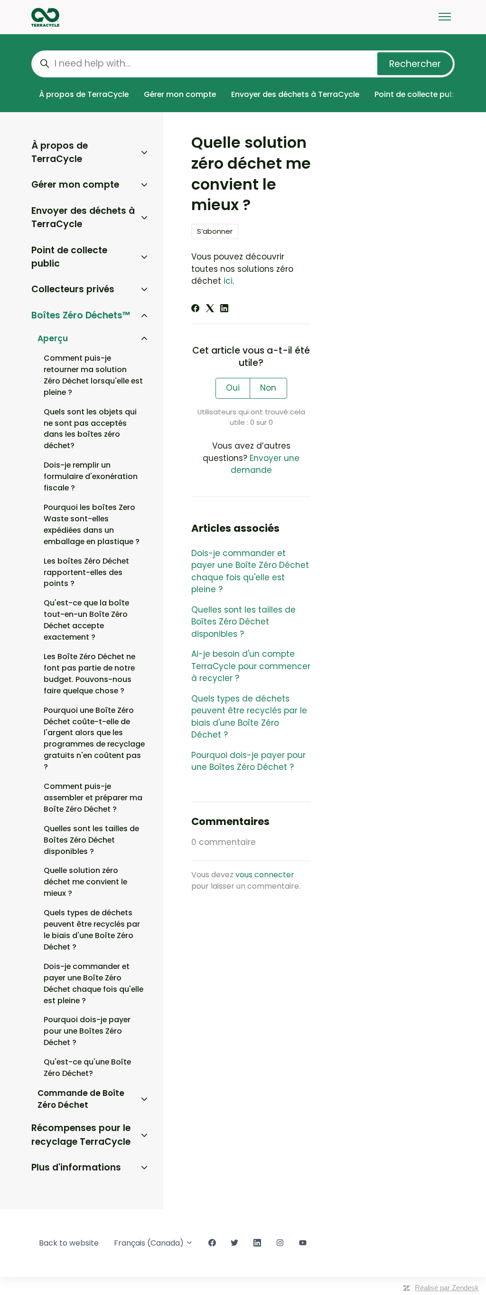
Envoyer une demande (265, 464)
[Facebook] (195, 309)
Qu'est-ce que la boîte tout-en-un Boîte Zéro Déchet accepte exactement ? (86, 620)
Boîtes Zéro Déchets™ (80, 315)
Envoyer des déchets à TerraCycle (295, 94)
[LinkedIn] (224, 309)
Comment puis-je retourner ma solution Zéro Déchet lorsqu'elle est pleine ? (93, 375)
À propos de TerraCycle (84, 94)
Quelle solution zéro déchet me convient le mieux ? (85, 882)
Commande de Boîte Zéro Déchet (80, 1099)
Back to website (69, 1242)
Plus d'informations (76, 1167)
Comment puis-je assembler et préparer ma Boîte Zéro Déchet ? (93, 798)
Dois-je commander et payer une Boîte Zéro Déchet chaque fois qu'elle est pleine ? (250, 571)
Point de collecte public (418, 94)
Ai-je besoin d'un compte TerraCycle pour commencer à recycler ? (250, 666)
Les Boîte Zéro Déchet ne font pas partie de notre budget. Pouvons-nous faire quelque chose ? (89, 673)
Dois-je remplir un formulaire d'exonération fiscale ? (91, 476)
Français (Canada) (150, 1242)
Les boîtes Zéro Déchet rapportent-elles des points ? (86, 572)
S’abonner (215, 231)
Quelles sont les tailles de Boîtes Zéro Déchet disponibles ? (243, 622)
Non (268, 387)
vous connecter (264, 874)
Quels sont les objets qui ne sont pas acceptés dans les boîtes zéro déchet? (90, 428)
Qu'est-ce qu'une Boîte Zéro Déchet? (87, 1067)
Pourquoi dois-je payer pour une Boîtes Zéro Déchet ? (248, 761)
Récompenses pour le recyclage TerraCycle (81, 1135)
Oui (233, 387)
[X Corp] (210, 309)
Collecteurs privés (72, 289)
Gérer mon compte (180, 94)
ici (228, 281)
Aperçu (52, 338)
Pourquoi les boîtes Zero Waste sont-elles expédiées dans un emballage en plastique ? (92, 524)
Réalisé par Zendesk (447, 1288)
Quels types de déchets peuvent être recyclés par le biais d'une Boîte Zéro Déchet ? (249, 717)
